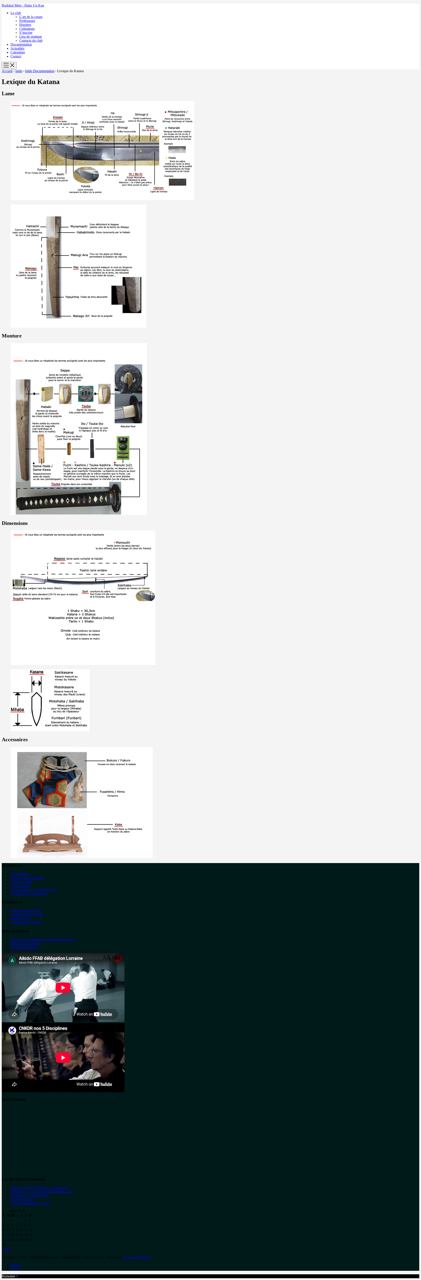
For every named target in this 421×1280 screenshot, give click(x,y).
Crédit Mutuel (20, 886)
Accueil (7, 71)
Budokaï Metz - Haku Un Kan (23, 5)
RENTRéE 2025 (22, 1199)
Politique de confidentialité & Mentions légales (43, 939)
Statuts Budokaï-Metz (26, 943)
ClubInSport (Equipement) (29, 894)
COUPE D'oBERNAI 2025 (30, 1203)
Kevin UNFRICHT (136, 1257)
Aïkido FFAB (20, 918)
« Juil (6, 1249)
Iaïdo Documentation (39, 71)
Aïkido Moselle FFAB (26, 910)
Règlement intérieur (24, 947)
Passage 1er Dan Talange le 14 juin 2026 (39, 1187)
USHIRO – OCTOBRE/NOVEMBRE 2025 (42, 1191)
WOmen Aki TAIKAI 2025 (30, 1195)
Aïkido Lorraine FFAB (27, 914)
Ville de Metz (20, 874)
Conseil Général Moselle (28, 878)
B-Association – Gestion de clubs (34, 890)
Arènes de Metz (21, 882)
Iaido (18, 71)
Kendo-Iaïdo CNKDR (26, 922)
